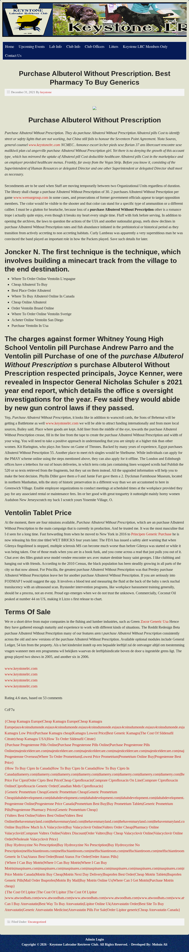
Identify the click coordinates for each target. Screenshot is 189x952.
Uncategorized (37, 921)
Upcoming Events (32, 46)
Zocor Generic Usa (154, 621)
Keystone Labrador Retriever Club (54, 22)
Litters (113, 46)
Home (9, 46)
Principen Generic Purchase (151, 534)
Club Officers (94, 46)
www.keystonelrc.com (44, 145)
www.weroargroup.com (30, 197)
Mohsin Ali (159, 944)
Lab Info (55, 46)
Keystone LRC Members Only (145, 46)
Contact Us (13, 55)
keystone (46, 92)
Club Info (73, 46)
